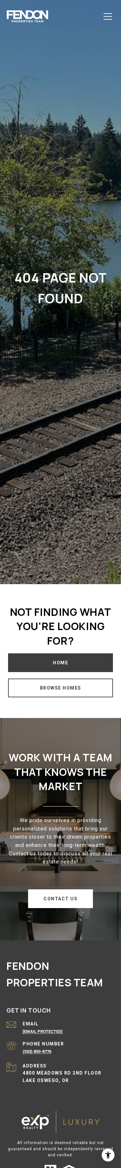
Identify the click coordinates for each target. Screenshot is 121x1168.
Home (60, 662)
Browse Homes (60, 688)
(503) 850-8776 (37, 1051)
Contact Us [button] (60, 898)
